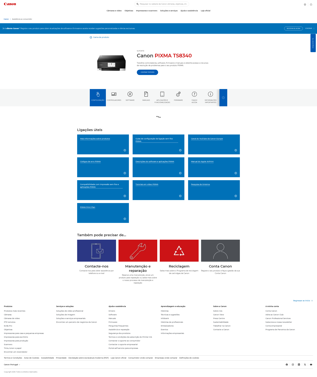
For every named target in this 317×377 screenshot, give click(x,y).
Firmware (178, 100)
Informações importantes (210, 101)
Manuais (146, 100)
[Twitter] (305, 365)
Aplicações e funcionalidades (162, 101)
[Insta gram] (293, 365)
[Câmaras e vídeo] (123, 10)
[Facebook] (287, 365)
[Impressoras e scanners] (158, 10)
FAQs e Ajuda (194, 101)
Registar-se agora (293, 28)
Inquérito (313, 43)
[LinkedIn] (299, 365)
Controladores (114, 100)
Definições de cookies (189, 358)
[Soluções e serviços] (179, 10)
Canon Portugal (11, 364)
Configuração (97, 100)
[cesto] (311, 4)
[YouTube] (311, 365)
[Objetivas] (134, 10)
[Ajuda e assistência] (199, 10)
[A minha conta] (305, 4)
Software (130, 100)
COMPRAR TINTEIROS (147, 72)
